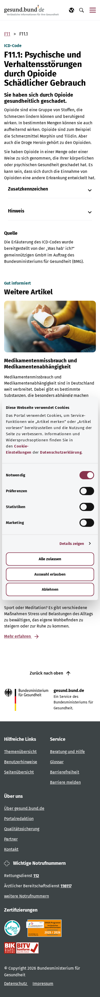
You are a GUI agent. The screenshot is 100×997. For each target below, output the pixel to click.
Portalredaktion (19, 818)
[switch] (86, 491)
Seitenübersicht (19, 772)
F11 (7, 34)
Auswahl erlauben (50, 574)
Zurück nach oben (47, 673)
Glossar (57, 761)
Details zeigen (71, 543)
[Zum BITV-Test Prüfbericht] (21, 948)
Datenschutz (16, 983)
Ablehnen (50, 589)
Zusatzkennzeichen (28, 189)
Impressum (43, 983)
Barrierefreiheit (64, 772)
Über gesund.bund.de (24, 808)
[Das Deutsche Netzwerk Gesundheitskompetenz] (45, 928)
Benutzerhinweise (20, 761)
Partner (11, 839)
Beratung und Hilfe (67, 751)
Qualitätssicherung (21, 828)
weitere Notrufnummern (26, 896)
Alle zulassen (50, 559)
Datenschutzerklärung (61, 452)
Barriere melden (65, 782)
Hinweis (16, 211)
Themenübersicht (20, 751)
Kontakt (11, 849)
